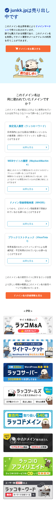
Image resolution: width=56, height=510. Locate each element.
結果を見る (28, 147)
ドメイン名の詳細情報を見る (28, 295)
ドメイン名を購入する (30, 49)
